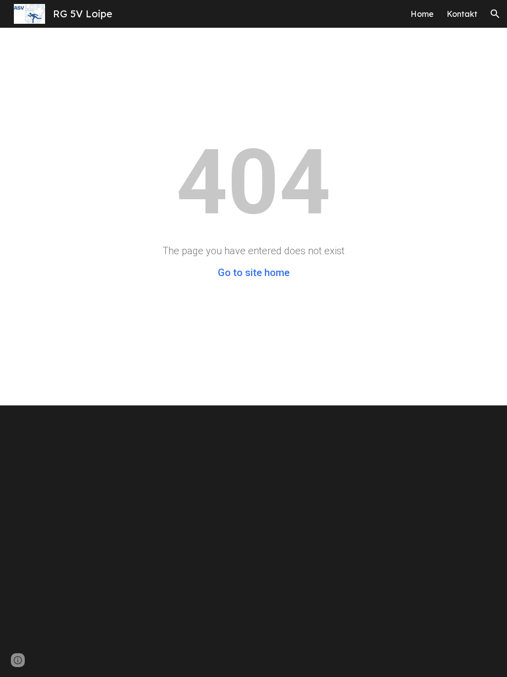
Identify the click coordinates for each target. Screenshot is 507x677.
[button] (495, 14)
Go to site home (254, 273)
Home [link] (422, 14)
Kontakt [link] (462, 14)
